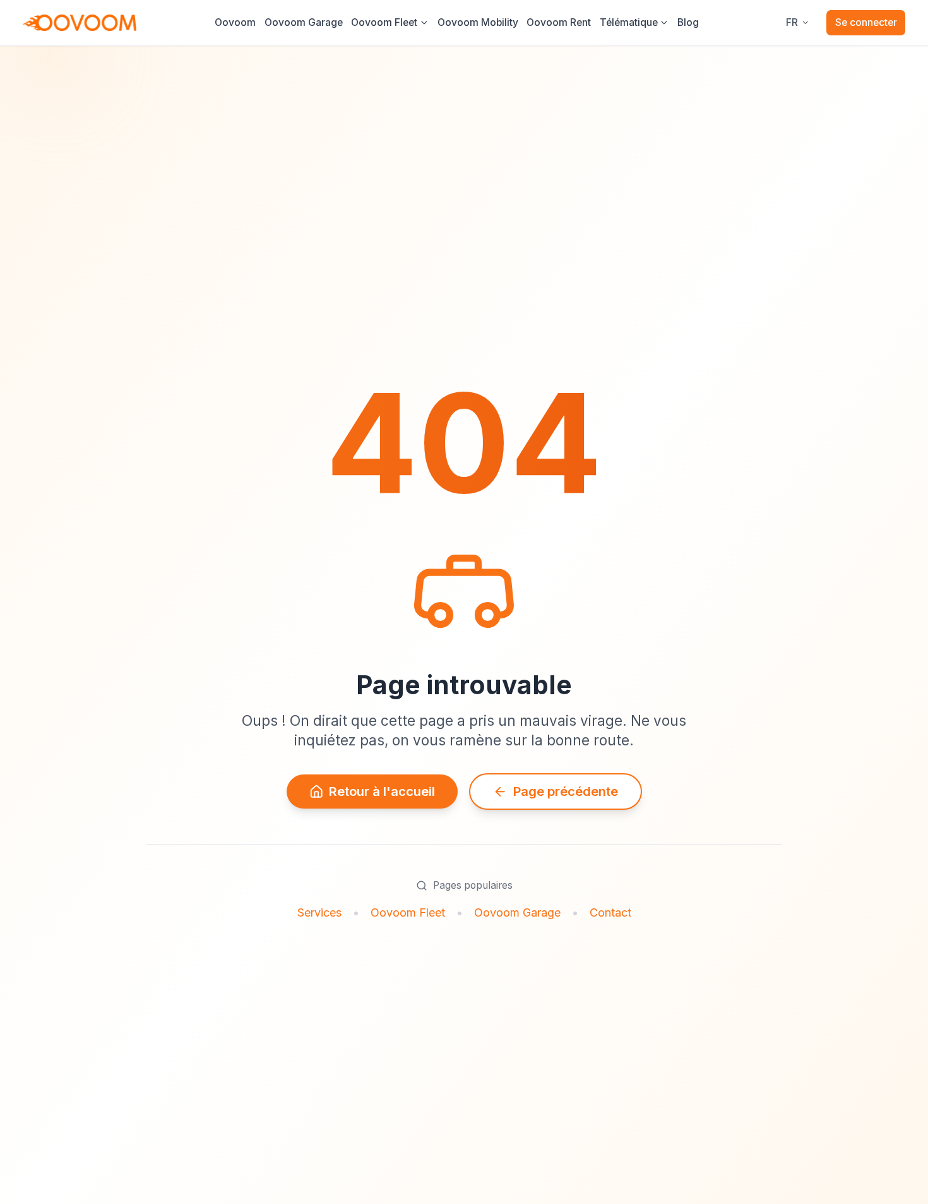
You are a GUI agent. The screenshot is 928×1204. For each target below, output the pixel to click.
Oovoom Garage (304, 22)
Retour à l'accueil (382, 791)
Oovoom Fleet (384, 22)
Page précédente (565, 791)
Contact (610, 912)
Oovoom (235, 22)
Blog (688, 22)
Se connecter (866, 22)
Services (319, 912)
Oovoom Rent (558, 22)
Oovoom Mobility (477, 22)
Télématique (629, 22)
